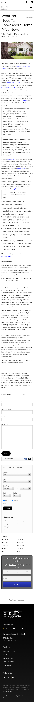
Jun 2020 (4, 545)
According (24, 100)
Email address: (6, 409)
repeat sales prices (13, 83)
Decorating (20, 521)
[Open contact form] (32, 2)
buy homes (11, 159)
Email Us (23, 628)
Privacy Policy (7, 691)
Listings (6, 524)
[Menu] (31, 7)
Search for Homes (9, 651)
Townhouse (8, 504)
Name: (3, 402)
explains (15, 189)
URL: (3, 417)
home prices (14, 71)
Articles (8, 394)
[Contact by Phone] (27, 2)
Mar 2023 (4, 542)
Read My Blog (7, 665)
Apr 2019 (20, 548)
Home (7, 500)
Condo (16, 500)
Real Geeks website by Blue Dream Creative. (14, 697)
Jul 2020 (20, 542)
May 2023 (4, 539)
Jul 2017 (19, 551)
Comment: (5, 424)
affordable (21, 169)
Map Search (7, 655)
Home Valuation (8, 662)
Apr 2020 (4, 548)
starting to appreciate (9, 87)
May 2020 (20, 545)
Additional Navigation (17, 600)
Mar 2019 (4, 551)
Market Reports (8, 658)
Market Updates (22, 524)
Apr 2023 (20, 539)
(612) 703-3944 (10, 628)
